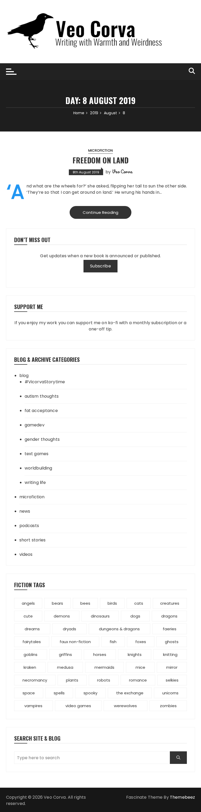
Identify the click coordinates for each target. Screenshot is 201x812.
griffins (65, 654)
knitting (170, 654)
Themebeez (182, 797)
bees (85, 603)
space (29, 693)
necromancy (35, 680)
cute (28, 616)
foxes (140, 641)
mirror (171, 667)
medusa (65, 667)
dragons (169, 616)
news (24, 511)
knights (135, 654)
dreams (32, 629)
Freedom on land (100, 160)
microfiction (100, 150)
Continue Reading (100, 212)
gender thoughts (42, 439)
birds (112, 603)
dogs (135, 616)
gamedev (34, 425)
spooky (90, 693)
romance (138, 680)
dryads (69, 629)
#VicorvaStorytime (45, 382)
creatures (169, 603)
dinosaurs (100, 616)
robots (103, 680)
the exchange (129, 693)
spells (59, 693)
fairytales (32, 641)
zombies (168, 705)
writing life (35, 482)
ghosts (171, 641)
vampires (33, 705)
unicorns (170, 693)
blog (24, 376)
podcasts (29, 526)
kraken (30, 667)
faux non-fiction (75, 641)
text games (37, 454)
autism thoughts (42, 396)
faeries (169, 629)
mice (140, 667)
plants (72, 680)
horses (99, 654)
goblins (30, 654)
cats (138, 603)
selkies (172, 680)
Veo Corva (122, 171)
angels (28, 603)
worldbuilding (38, 468)
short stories (32, 540)
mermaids (104, 667)
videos (26, 554)
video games (78, 705)
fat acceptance (41, 411)
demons (62, 616)
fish (113, 641)
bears (57, 603)
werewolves (125, 705)
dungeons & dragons (119, 629)
